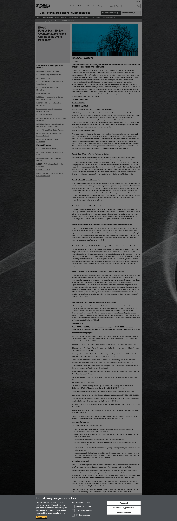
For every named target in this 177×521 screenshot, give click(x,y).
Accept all (124, 503)
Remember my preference (123, 508)
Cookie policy (41, 517)
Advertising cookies (84, 511)
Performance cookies (84, 515)
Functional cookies (83, 506)
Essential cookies (83, 502)
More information (124, 512)
